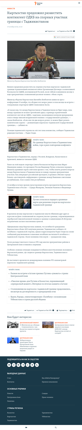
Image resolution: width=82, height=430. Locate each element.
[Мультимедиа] (26, 427)
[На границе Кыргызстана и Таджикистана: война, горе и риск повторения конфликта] (20, 145)
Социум (45, 393)
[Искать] (56, 427)
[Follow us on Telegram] (23, 365)
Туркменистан (47, 413)
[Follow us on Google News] (32, 365)
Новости (11, 9)
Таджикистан (12, 420)
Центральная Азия (61, 323)
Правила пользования (50, 382)
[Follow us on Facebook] (18, 365)
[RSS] (37, 365)
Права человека (47, 397)
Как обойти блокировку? (50, 378)
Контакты (10, 382)
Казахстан (10, 413)
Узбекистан (46, 417)
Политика (10, 401)
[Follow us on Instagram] (14, 365)
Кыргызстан (11, 417)
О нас (9, 378)
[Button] (50, 31)
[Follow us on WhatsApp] (28, 365)
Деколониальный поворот (29, 323)
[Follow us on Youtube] (9, 365)
